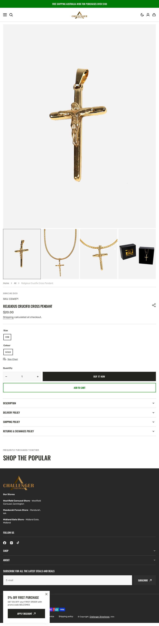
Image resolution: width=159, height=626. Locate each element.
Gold (9, 353)
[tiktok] (18, 542)
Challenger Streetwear (100, 617)
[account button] (148, 15)
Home (6, 283)
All (15, 283)
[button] (142, 14)
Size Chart (12, 359)
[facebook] (4, 542)
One (8, 338)
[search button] (11, 15)
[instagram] (11, 542)
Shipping (8, 317)
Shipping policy (66, 616)
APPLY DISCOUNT (24, 613)
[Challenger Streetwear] (79, 15)
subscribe (143, 580)
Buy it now (99, 376)
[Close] (46, 594)
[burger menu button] (5, 15)
